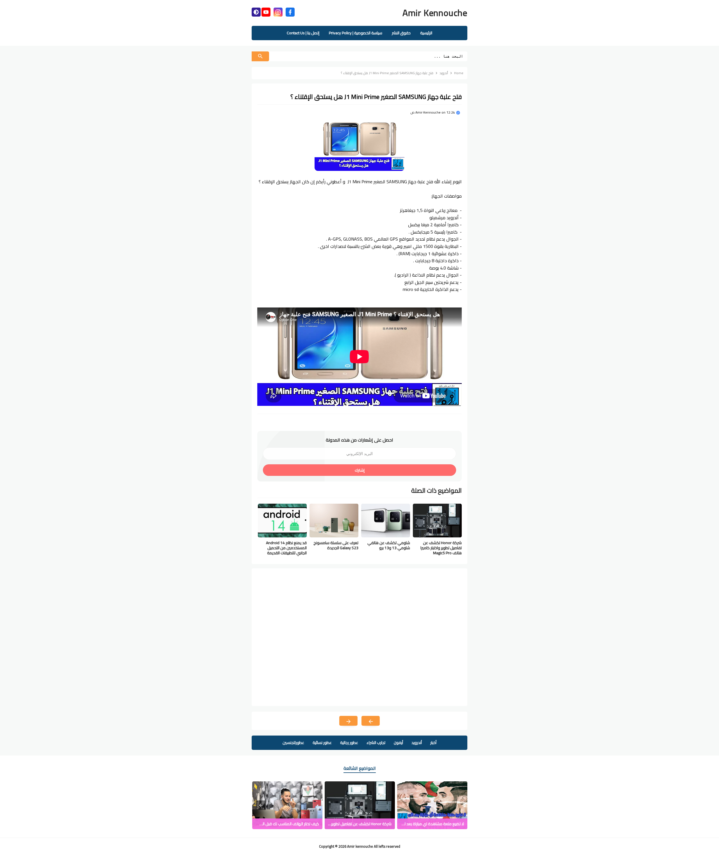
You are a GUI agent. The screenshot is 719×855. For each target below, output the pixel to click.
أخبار (433, 742)
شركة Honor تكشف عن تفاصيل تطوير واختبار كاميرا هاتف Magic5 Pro (441, 548)
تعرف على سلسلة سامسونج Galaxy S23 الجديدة (335, 545)
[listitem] (432, 805)
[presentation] (261, 805)
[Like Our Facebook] (290, 11)
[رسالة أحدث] (370, 721)
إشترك (360, 470)
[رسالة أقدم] (348, 721)
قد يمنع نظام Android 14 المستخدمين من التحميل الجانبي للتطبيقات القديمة (286, 548)
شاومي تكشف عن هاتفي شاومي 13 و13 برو (388, 545)
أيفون (398, 742)
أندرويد (416, 742)
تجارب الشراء (376, 742)
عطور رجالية (349, 742)
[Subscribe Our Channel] (266, 11)
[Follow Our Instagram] (278, 11)
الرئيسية (426, 33)
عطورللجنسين (293, 742)
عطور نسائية (322, 742)
